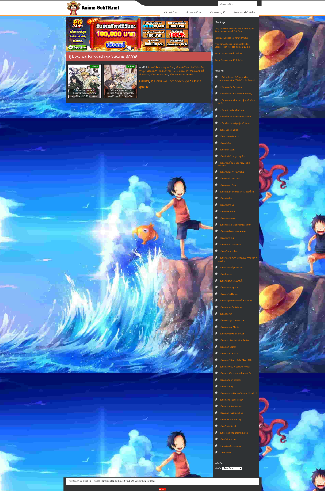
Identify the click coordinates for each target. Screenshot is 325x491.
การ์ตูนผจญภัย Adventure (231, 87)
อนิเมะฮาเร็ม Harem (228, 294)
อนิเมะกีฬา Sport (227, 150)
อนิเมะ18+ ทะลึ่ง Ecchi (230, 136)
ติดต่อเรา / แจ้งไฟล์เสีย (244, 12)
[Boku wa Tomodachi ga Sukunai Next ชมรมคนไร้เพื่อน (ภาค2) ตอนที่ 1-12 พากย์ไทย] (120, 81)
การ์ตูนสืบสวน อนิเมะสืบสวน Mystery (236, 94)
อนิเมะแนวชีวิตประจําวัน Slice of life (236, 360)
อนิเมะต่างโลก (226, 198)
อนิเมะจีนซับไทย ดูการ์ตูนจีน (232, 156)
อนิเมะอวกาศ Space (229, 287)
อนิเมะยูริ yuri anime (229, 251)
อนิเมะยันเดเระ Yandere (230, 244)
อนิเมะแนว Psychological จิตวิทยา (235, 340)
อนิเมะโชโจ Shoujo (228, 426)
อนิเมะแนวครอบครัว (229, 353)
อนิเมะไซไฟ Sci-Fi (228, 439)
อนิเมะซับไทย (170, 12)
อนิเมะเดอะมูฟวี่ (217, 12)
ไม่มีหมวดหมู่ (225, 453)
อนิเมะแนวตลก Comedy (230, 380)
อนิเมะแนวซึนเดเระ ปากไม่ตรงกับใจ (235, 373)
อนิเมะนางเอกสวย (227, 211)
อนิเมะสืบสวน (226, 274)
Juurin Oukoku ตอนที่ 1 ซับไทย (228, 53)
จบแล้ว (144, 81)
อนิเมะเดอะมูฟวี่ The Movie (232, 320)
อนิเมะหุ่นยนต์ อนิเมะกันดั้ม (231, 281)
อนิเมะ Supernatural (229, 130)
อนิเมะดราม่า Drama (229, 185)
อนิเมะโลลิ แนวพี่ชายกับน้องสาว (234, 433)
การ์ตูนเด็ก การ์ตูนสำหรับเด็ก (232, 110)
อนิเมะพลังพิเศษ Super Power (233, 231)
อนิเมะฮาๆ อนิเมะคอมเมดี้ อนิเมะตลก (236, 301)
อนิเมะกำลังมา (226, 143)
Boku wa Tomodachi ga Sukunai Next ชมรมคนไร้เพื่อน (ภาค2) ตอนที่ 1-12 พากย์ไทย (120, 93)
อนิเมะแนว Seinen (228, 347)
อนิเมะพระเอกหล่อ (227, 218)
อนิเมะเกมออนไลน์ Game (231, 307)
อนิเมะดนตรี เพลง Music (230, 178)
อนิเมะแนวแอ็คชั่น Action (231, 406)
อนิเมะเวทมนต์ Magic (229, 327)
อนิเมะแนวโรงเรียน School (231, 413)
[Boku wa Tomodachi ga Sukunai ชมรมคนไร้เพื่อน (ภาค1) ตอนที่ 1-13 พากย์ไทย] (84, 81)
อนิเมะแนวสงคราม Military (231, 400)
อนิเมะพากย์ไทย (193, 12)
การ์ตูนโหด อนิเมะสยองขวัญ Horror (235, 117)
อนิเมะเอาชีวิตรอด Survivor (232, 334)
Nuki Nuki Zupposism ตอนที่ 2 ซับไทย (231, 38)
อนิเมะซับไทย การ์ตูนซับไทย (232, 172)
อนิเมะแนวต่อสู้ (226, 386)
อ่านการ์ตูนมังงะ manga (230, 446)
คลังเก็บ (218, 468)
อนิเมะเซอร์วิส (226, 314)
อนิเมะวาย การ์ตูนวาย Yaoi (232, 268)
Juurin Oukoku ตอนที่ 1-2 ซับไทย (229, 60)
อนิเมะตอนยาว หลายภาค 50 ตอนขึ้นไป (237, 192)
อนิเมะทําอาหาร (227, 205)
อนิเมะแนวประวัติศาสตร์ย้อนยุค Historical (238, 393)
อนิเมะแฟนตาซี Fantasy (230, 419)
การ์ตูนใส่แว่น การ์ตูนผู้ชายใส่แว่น (235, 123)
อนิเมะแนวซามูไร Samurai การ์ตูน (235, 367)
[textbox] (237, 4)
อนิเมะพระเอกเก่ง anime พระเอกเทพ (235, 225)
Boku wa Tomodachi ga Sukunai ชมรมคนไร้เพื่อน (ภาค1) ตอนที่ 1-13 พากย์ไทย (84, 93)
